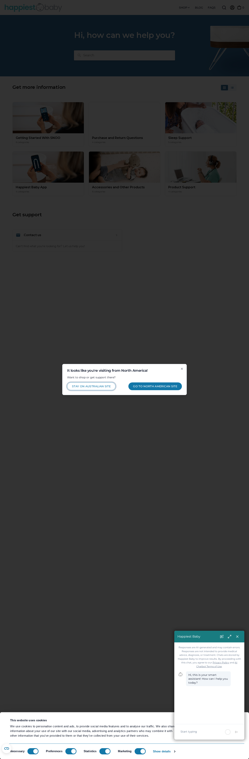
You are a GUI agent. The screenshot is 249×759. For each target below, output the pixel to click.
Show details (162, 751)
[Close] (181, 368)
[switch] (70, 751)
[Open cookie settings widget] (6, 748)
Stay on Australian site (91, 386)
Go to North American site (155, 386)
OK (216, 722)
